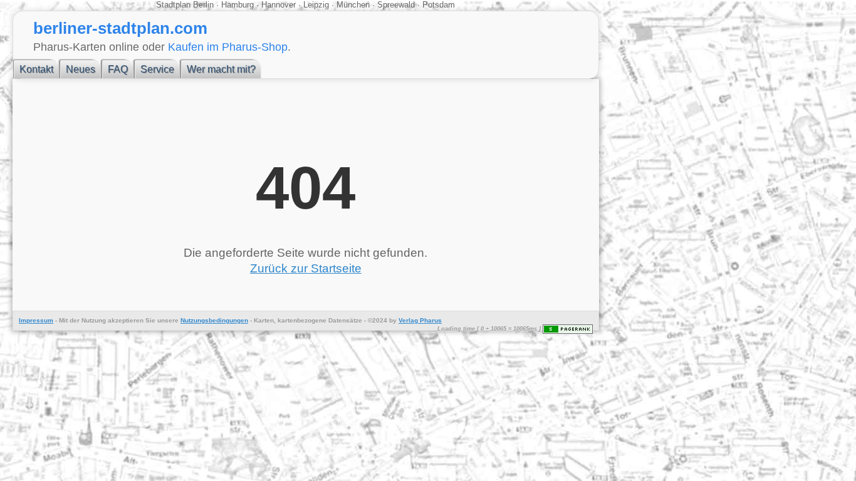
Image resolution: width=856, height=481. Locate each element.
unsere (168, 320)
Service (157, 69)
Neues (80, 69)
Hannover (278, 4)
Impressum (36, 320)
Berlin (204, 4)
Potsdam (437, 4)
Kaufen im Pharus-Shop (228, 46)
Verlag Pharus (420, 320)
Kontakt (36, 69)
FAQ (118, 69)
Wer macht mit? (221, 69)
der (75, 320)
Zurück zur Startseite (306, 268)
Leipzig (316, 4)
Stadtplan (174, 4)
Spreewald (396, 4)
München (353, 4)
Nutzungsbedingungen (214, 320)
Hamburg (237, 4)
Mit (63, 320)
